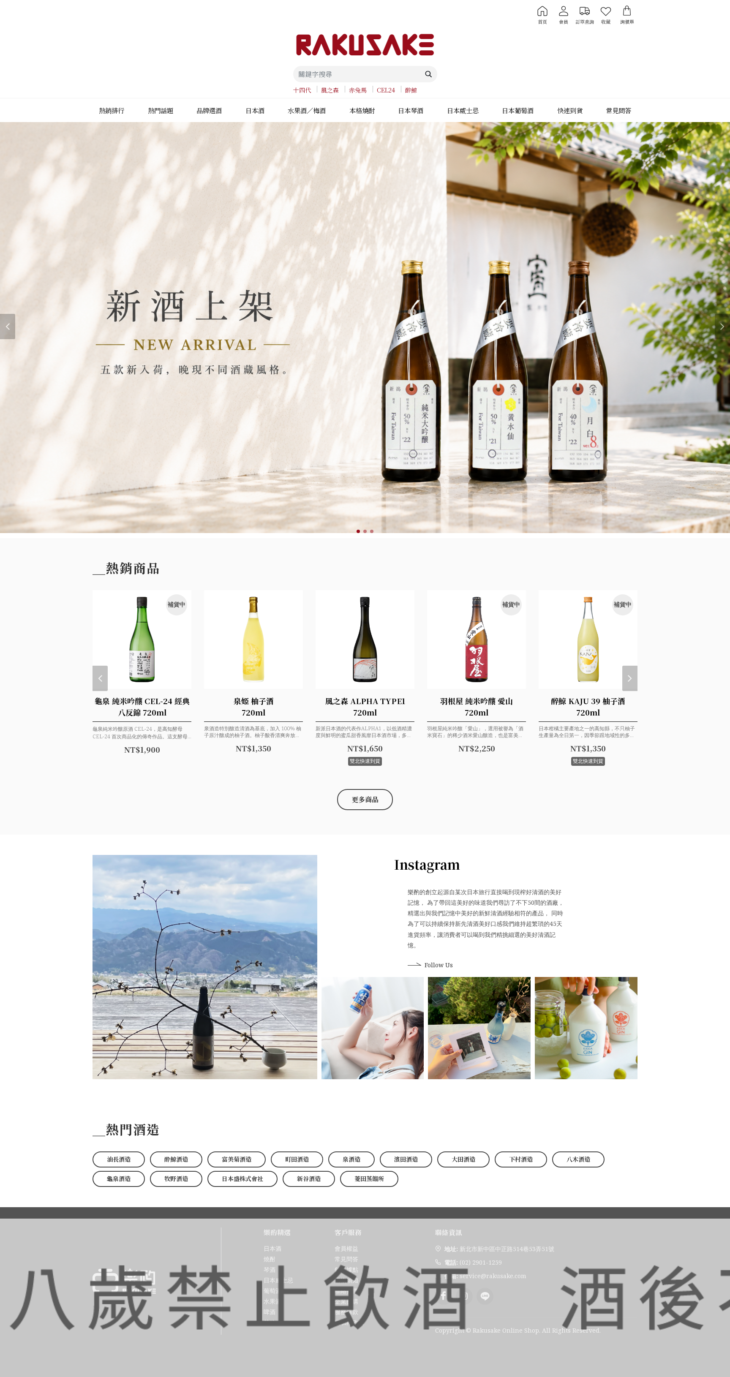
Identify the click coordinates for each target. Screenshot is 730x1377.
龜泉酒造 (119, 1178)
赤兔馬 (358, 90)
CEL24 (386, 90)
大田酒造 (463, 1159)
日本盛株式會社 (242, 1178)
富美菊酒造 (236, 1159)
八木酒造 (578, 1159)
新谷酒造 (309, 1178)
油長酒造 (119, 1159)
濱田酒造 (406, 1159)
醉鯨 (411, 90)
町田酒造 (297, 1159)
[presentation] (7, 326)
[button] (358, 531)
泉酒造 (351, 1159)
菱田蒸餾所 (369, 1178)
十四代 (302, 90)
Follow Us (439, 965)
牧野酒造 (176, 1178)
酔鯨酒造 (176, 1159)
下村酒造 (521, 1159)
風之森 (330, 90)
